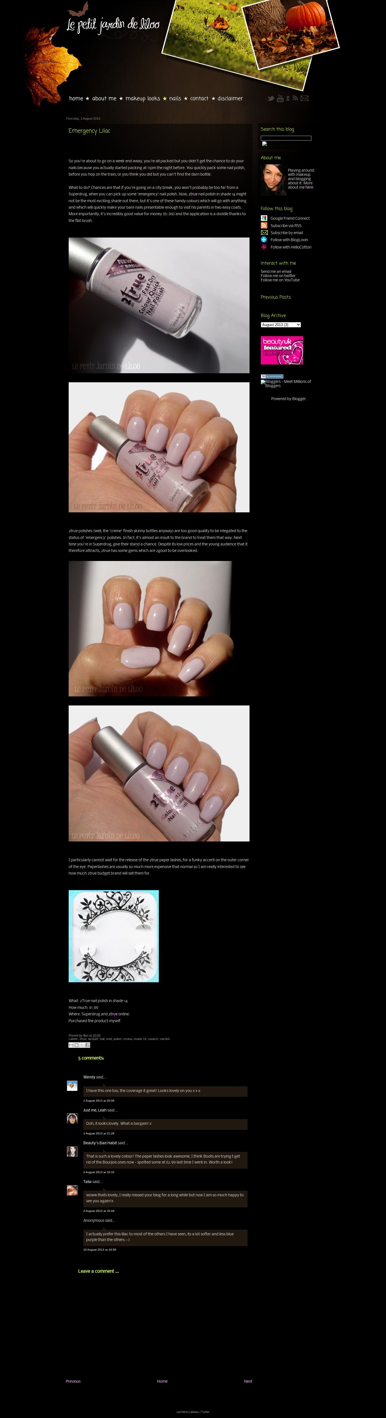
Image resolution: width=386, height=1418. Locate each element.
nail (102, 1039)
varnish (165, 1039)
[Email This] (71, 1045)
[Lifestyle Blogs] (272, 377)
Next (248, 1382)
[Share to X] (82, 1045)
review (127, 1039)
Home (162, 1382)
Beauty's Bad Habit (100, 1143)
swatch (153, 1039)
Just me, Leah (95, 1110)
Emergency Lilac (89, 131)
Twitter (205, 1412)
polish (118, 1039)
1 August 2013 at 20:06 (98, 1100)
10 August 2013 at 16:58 (99, 1249)
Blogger (299, 399)
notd (109, 1039)
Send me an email (276, 272)
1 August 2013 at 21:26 (98, 1133)
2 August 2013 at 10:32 (98, 1172)
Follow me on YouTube (280, 280)
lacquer (93, 1039)
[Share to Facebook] (87, 1045)
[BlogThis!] (76, 1045)
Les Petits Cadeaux (188, 1412)
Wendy (89, 1077)
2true (193, 194)
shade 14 (140, 1039)
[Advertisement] (132, 1396)
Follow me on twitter (278, 276)
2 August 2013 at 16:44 (98, 1210)
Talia (87, 1182)
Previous (73, 1382)
